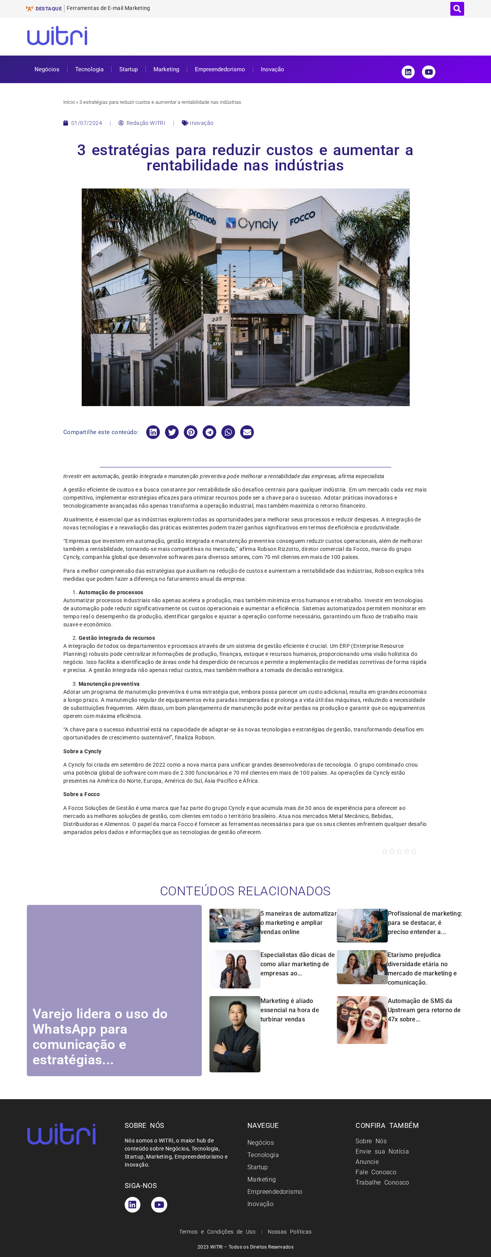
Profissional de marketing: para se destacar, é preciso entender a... (425, 923)
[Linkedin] (408, 72)
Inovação (272, 69)
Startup (128, 69)
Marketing (166, 69)
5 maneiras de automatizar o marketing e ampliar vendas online (298, 923)
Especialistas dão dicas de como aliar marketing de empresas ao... (297, 964)
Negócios (47, 69)
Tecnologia (89, 69)
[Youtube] (428, 72)
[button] (457, 9)
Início (69, 102)
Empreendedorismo (220, 69)
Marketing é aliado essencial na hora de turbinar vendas (289, 1010)
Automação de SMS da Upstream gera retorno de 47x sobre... (424, 1010)
